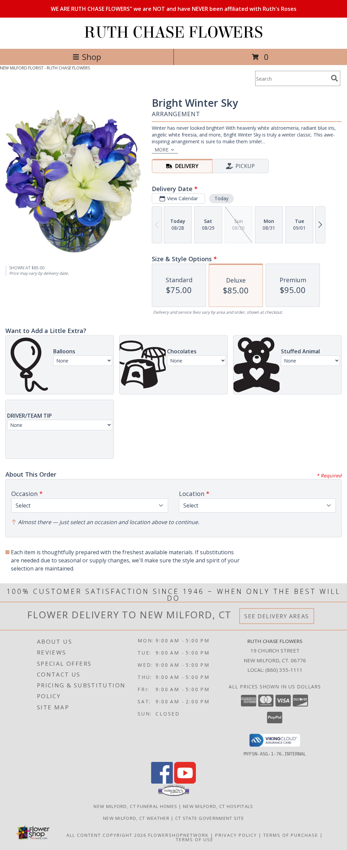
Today (221, 198)
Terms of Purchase (290, 835)
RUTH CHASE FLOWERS (173, 32)
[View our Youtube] (185, 782)
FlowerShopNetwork (178, 835)
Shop (91, 56)
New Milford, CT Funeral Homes (135, 806)
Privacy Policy (236, 835)
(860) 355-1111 (284, 669)
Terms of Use (194, 839)
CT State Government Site (209, 818)
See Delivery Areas (276, 616)
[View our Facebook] (162, 782)
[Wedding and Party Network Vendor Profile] (173, 794)
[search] (334, 78)
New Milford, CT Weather (136, 818)
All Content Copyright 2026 (106, 835)
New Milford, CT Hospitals (218, 806)
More (161, 149)
